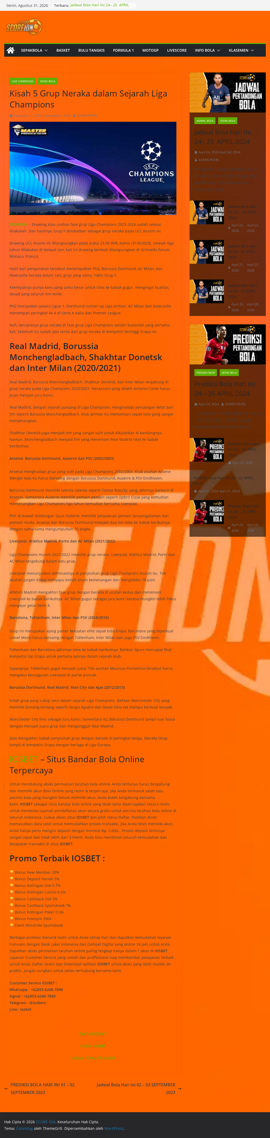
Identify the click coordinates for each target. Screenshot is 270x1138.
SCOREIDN (18, 224)
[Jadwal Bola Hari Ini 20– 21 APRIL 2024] (207, 298)
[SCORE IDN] (10, 50)
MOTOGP (150, 50)
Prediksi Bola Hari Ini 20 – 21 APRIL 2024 (243, 512)
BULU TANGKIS (91, 50)
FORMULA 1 (123, 50)
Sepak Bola (47, 81)
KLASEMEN (238, 50)
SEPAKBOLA (31, 50)
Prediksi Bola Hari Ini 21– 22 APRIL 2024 (224, 480)
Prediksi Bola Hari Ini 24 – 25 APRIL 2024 (224, 388)
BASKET (63, 50)
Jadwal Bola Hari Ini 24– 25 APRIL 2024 (222, 137)
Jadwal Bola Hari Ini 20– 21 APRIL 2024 (242, 291)
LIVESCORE (177, 50)
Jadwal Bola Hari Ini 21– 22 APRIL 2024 (242, 251)
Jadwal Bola (204, 121)
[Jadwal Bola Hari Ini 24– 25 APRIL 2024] (228, 92)
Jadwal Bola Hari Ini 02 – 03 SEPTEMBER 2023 (136, 1088)
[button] (45, 50)
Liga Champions (22, 81)
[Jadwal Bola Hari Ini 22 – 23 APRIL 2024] (207, 219)
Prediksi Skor (205, 372)
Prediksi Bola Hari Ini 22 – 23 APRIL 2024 (243, 449)
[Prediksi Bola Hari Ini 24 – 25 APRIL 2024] (228, 344)
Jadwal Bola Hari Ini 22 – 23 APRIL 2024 (242, 212)
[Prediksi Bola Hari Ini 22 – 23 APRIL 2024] (207, 453)
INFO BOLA (205, 50)
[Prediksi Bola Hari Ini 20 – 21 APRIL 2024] (207, 518)
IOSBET (23, 759)
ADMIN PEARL (87, 115)
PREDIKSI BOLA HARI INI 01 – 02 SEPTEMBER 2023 (43, 1088)
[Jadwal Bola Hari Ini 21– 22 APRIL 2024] (207, 258)
